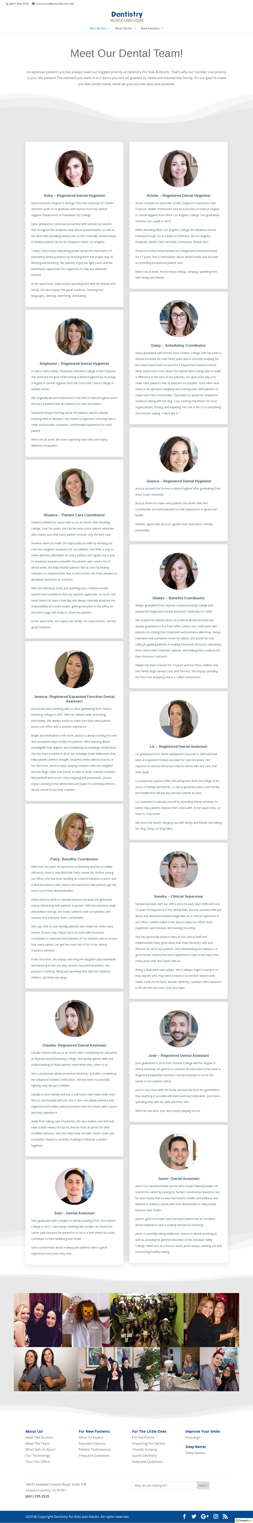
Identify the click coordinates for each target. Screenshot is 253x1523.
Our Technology (38, 1455)
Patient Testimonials (95, 1449)
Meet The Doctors (39, 1437)
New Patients (150, 28)
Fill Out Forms (143, 1437)
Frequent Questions (94, 1455)
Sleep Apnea (195, 1452)
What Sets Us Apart (40, 1449)
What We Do (123, 28)
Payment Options (92, 1443)
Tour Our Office (38, 1461)
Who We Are (98, 28)
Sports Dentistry (144, 1455)
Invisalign (192, 1437)
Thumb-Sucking (144, 1449)
